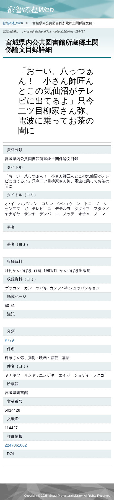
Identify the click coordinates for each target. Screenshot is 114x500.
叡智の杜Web (13, 23)
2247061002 (16, 445)
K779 (9, 340)
